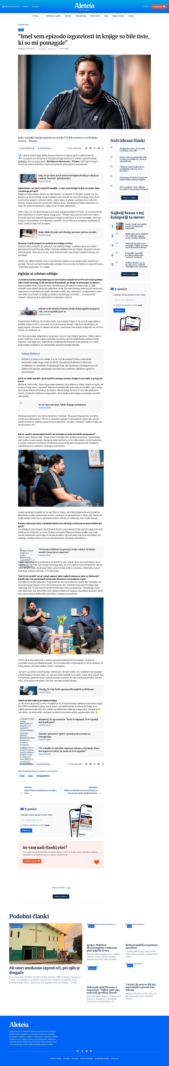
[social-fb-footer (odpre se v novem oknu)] (82, 1051)
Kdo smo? (75, 1058)
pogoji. (47, 825)
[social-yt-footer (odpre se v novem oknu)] (78, 1051)
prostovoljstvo (16, 926)
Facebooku (74, 365)
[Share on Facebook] (86, 148)
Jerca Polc (52, 48)
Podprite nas (157, 6)
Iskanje (36, 7)
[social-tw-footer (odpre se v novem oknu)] (87, 1051)
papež (91, 926)
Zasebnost (115, 1058)
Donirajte (66, 1058)
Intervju (68, 16)
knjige (30, 776)
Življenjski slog (80, 16)
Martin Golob (95, 16)
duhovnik (92, 968)
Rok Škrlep (42, 48)
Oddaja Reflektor (43, 776)
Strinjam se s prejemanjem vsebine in (36, 825)
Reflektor (22, 161)
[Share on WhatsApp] (103, 148)
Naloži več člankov (129, 198)
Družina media (79, 359)
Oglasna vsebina (118, 16)
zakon (130, 966)
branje (22, 776)
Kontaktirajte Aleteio (102, 1058)
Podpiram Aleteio (30, 861)
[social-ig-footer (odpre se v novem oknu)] (91, 1051)
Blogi (106, 16)
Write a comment (61, 896)
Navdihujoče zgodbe (53, 16)
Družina (131, 16)
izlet (129, 926)
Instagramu (86, 365)
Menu (37, 16)
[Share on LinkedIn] (90, 148)
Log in (68, 888)
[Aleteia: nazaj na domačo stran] (84, 5)
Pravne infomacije (86, 1058)
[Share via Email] (99, 148)
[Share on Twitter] (94, 148)
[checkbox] (21, 825)
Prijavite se (26, 830)
